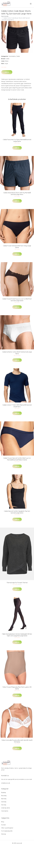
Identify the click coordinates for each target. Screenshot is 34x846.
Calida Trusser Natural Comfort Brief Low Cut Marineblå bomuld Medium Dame (17, 459)
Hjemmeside (4, 16)
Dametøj (3, 802)
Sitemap (3, 834)
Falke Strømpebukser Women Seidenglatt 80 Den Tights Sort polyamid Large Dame (17, 635)
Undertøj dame (5, 808)
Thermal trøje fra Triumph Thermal (17, 582)
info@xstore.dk (5, 783)
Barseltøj (4, 795)
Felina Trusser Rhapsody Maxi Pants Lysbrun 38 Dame (17, 688)
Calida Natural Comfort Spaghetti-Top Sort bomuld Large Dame (17, 512)
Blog (2, 822)
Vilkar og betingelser (7, 828)
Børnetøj (3, 798)
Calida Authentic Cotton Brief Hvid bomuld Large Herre (17, 352)
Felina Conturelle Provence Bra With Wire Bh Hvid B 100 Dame (17, 741)
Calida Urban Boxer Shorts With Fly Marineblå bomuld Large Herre (17, 193)
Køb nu (7, 72)
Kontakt (3, 825)
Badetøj (3, 792)
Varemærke (12, 56)
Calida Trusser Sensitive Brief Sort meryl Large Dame (17, 246)
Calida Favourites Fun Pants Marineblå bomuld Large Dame (17, 140)
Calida (18, 56)
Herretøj (3, 805)
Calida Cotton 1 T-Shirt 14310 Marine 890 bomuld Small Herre (17, 406)
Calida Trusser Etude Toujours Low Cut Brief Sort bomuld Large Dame (17, 299)
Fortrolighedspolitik (6, 831)
